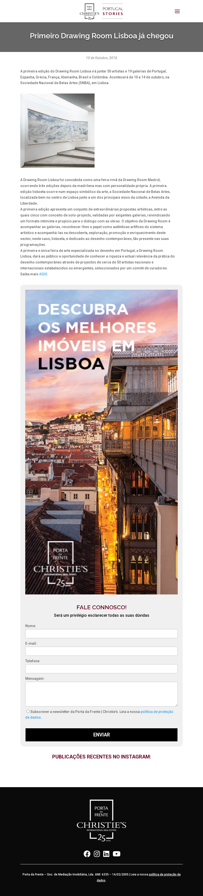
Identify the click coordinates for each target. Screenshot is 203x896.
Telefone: (32, 661)
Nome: (30, 626)
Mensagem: (35, 679)
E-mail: (31, 643)
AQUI (43, 274)
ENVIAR (101, 735)
